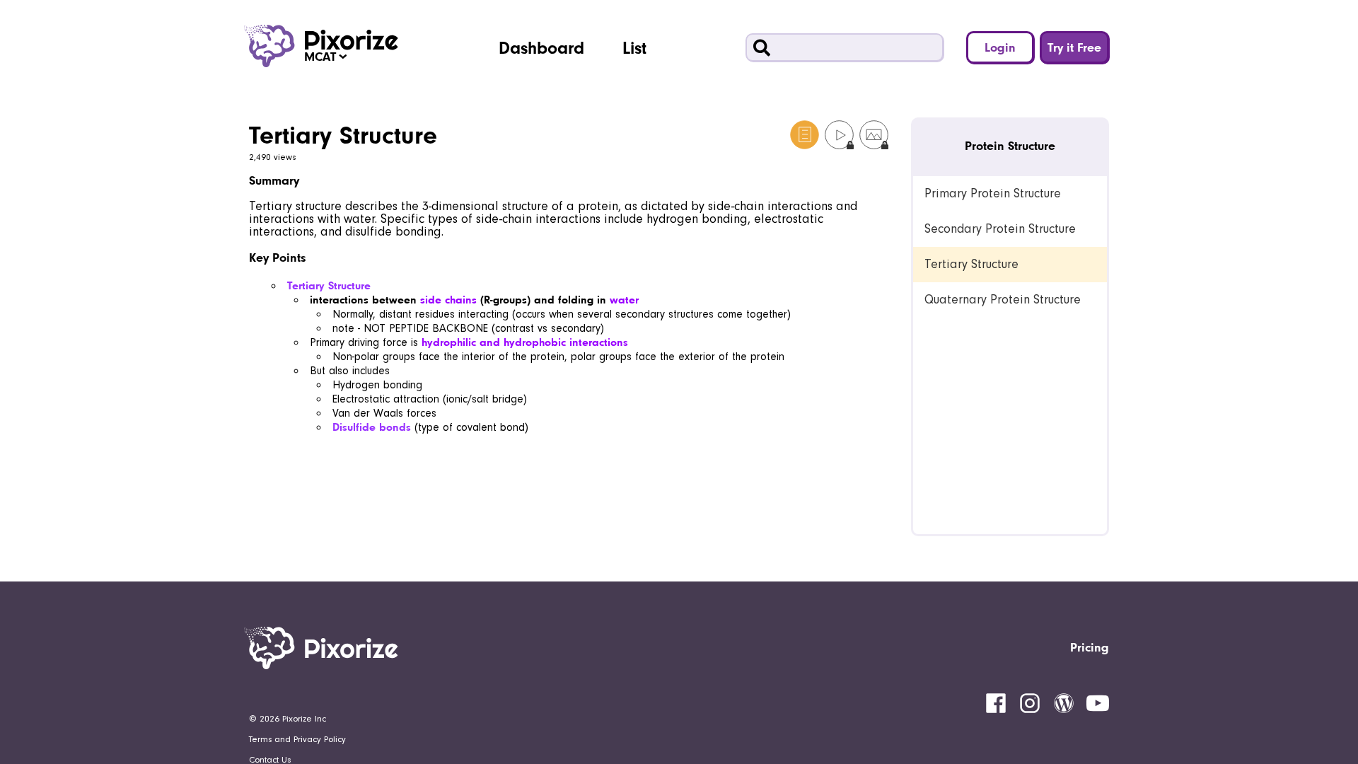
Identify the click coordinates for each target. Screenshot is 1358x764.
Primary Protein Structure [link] (992, 193)
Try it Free (1074, 47)
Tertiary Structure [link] (971, 264)
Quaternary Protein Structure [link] (1002, 299)
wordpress (1063, 703)
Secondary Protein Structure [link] (1000, 228)
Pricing (1089, 646)
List (634, 47)
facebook (996, 703)
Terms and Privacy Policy (297, 739)
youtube (1097, 703)
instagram (1029, 703)
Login (1000, 47)
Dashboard (541, 47)
